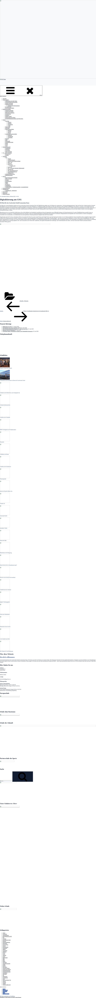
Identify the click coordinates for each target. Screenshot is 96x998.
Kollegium (7, 149)
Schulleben (5, 973)
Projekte (7, 155)
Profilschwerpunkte (7, 109)
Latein (9, 125)
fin (18, 196)
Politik (4, 964)
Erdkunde (10, 135)
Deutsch (9, 122)
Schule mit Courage (9, 111)
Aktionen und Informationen (14, 105)
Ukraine (4, 982)
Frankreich (5, 948)
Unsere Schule (6, 99)
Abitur (4, 932)
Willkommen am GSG (7, 326)
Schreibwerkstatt (6, 968)
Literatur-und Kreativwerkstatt (14, 161)
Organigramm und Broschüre (11, 102)
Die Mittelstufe (8, 106)
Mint (4, 958)
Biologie (9, 130)
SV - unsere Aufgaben (7, 152)
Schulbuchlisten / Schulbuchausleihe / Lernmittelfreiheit (16, 187)
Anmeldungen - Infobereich (11, 190)
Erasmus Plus (5, 944)
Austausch (5, 934)
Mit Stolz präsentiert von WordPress (7, 996)
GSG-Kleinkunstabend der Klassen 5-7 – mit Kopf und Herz (15, 329)
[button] (3, 96)
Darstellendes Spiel (9, 142)
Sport (6, 145)
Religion (7, 138)
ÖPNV (6, 183)
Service (4, 176)
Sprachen (7, 121)
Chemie (9, 131)
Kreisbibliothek (8, 181)
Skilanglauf (5, 976)
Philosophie (7, 141)
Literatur (4, 955)
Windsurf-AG (11, 172)
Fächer (4, 119)
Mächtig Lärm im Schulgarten (9, 330)
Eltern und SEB (8, 151)
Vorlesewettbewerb (7, 984)
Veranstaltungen (6, 994)
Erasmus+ (7, 115)
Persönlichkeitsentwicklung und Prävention (14, 118)
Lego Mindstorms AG (12, 171)
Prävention (5, 967)
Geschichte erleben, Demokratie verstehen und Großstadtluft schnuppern (18, 331)
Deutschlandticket (6, 942)
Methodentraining (9, 175)
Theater (9, 158)
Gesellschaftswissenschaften (11, 134)
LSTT (4, 956)
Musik (6, 143)
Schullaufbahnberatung (10, 174)
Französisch (10, 124)
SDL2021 (5, 974)
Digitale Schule (8, 116)
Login (4, 992)
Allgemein (26, 300)
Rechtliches (7, 184)
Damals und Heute (9, 103)
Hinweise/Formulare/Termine (11, 177)
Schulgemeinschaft (6, 147)
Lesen (4, 954)
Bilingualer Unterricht (9, 112)
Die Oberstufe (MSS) (9, 108)
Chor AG (10, 163)
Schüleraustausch (11, 160)
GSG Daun (2, 81)
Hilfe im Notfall (8, 178)
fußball (4, 949)
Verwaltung (7, 150)
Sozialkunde (10, 136)
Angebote (5, 156)
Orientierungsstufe (9, 104)
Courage (4, 938)
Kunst (6, 144)
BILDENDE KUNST (7, 936)
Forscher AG (10, 169)
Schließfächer (8, 185)
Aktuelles (5, 98)
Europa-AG (12, 165)
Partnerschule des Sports (10, 117)
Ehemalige (5, 943)
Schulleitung (7, 148)
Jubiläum (4, 951)
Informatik (7, 128)
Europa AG (10, 164)
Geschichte (10, 137)
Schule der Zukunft (9, 110)
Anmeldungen (5, 189)
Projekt (4, 966)
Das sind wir (7, 154)
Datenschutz (5, 191)
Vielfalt (4, 983)
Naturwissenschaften (9, 129)
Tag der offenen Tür (7, 980)
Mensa (6, 182)
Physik (9, 132)
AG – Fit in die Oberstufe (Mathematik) (16, 168)
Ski (3, 975)
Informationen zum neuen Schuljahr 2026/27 (12, 327)
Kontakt (7, 180)
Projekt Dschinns (6, 194)
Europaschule (8, 114)
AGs (6, 157)
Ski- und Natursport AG (13, 170)
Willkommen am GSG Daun (11, 101)
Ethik (6, 139)
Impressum (5, 193)
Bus (3, 937)
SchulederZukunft (6, 970)
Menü (41, 95)
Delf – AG (10, 162)
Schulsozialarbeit (6, 188)
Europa (4, 945)
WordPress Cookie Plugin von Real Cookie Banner (10, 997)
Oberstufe (5, 962)
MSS (4, 960)
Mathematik (7, 127)
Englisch (9, 123)
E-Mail (4, 989)
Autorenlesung (6, 935)
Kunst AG (10, 167)
